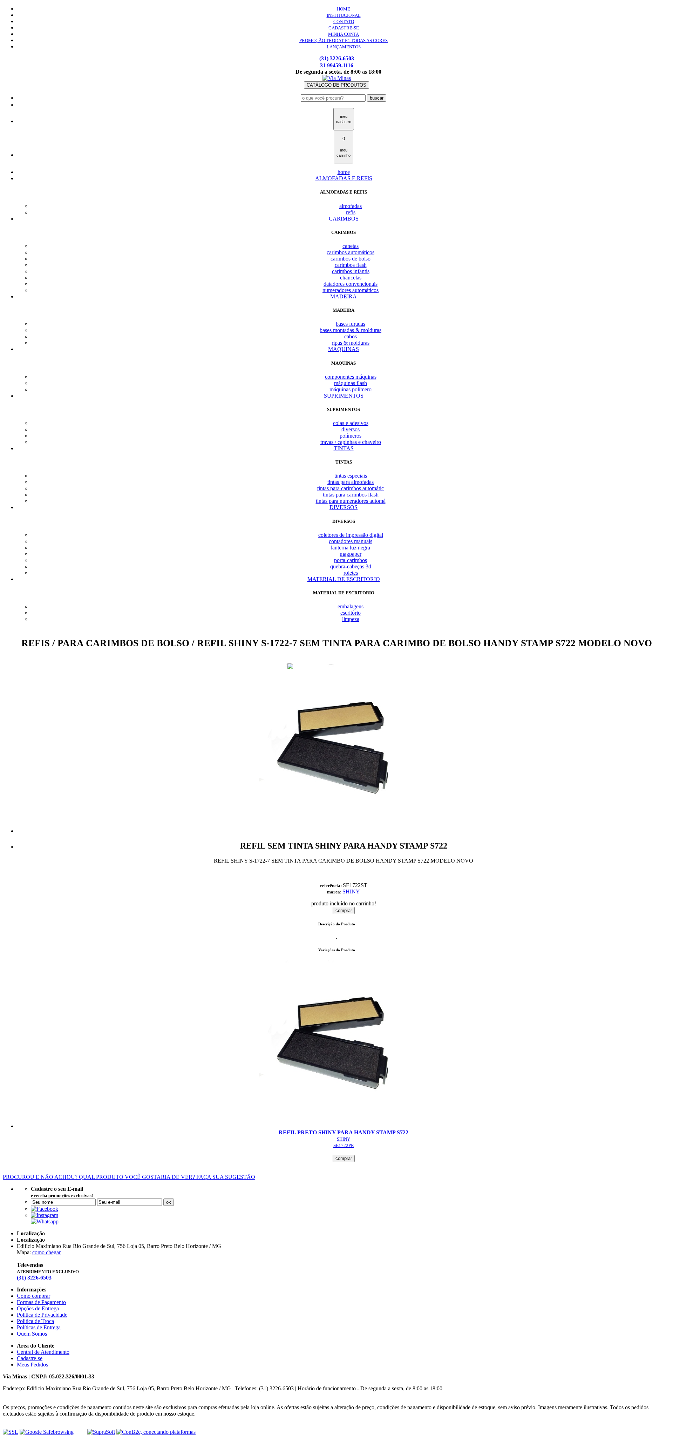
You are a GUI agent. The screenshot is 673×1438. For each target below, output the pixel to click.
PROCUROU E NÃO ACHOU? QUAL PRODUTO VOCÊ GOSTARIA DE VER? (129, 1177)
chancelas (350, 278)
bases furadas (350, 324)
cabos (350, 336)
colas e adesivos (350, 423)
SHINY (351, 891)
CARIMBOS (344, 219)
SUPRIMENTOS (343, 396)
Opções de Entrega (38, 1308)
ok (168, 1202)
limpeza (350, 619)
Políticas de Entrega (39, 1327)
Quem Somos (32, 1334)
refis (350, 212)
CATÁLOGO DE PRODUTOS (336, 85)
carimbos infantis (350, 271)
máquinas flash (350, 383)
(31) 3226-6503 (336, 58)
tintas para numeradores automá (351, 501)
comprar (343, 910)
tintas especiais (350, 476)
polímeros (350, 436)
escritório (350, 613)
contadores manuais (350, 541)
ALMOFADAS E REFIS (343, 178)
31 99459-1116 (336, 65)
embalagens (350, 606)
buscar (376, 98)
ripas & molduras (350, 343)
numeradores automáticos (350, 290)
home (344, 172)
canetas (350, 246)
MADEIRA (343, 296)
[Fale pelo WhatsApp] (45, 1221)
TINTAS (344, 448)
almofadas (350, 206)
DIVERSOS (343, 507)
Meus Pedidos (32, 1365)
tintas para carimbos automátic (350, 488)
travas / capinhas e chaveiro (350, 442)
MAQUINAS (343, 349)
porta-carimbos (350, 560)
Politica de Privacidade (42, 1315)
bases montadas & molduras (350, 330)
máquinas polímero (350, 389)
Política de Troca (35, 1321)
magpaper (350, 554)
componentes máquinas (350, 377)
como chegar (46, 1252)
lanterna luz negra (350, 548)
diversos (350, 429)
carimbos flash (351, 265)
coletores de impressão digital (350, 535)
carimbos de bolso (351, 259)
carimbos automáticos (350, 252)
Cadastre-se (29, 1358)
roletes (351, 573)
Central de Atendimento (43, 1352)
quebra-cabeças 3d (350, 566)
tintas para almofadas (350, 482)
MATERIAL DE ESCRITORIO (343, 579)
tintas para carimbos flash (351, 495)
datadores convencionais (351, 284)
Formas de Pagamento (41, 1302)
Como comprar (33, 1296)
